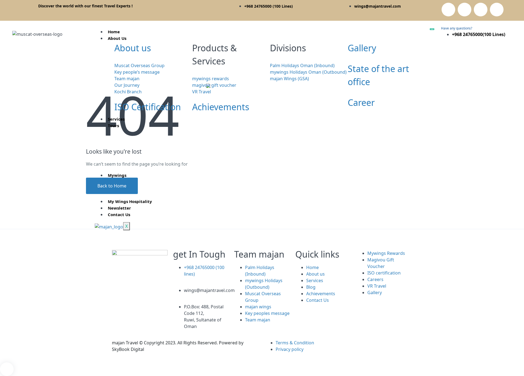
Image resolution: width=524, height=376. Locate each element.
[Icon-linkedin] (480, 9)
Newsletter (119, 208)
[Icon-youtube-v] (133, 316)
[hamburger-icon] (432, 29)
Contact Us (119, 214)
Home (114, 31)
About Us (117, 38)
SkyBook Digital (128, 349)
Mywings (117, 175)
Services (116, 119)
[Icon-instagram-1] (464, 9)
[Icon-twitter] (497, 9)
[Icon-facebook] (119, 300)
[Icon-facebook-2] (448, 9)
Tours (113, 125)
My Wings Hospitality (130, 201)
